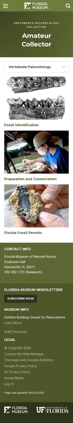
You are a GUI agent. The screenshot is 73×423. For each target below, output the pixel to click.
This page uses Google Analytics (28, 360)
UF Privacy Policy (17, 372)
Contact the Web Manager (24, 354)
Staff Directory (15, 332)
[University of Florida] (52, 409)
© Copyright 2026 (17, 348)
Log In (9, 384)
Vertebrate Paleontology (30, 67)
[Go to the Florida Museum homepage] (37, 5)
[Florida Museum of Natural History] (20, 409)
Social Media (14, 378)
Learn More (12, 323)
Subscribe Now (20, 298)
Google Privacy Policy (20, 366)
